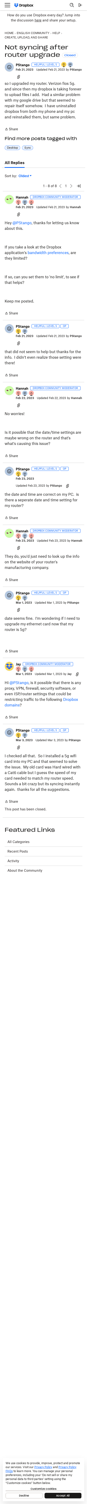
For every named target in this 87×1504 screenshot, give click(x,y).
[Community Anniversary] (64, 65)
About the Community (24, 870)
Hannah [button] (22, 197)
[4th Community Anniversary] (18, 202)
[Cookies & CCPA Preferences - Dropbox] (43, 1479)
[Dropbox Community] (24, 5)
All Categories (18, 842)
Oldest (24, 176)
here (38, 20)
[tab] (14, 163)
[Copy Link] (18, 77)
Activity (13, 861)
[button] (9, 67)
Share (11, 129)
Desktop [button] (12, 147)
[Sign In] (80, 5)
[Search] (72, 5)
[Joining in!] (70, 65)
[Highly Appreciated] (31, 202)
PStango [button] (23, 65)
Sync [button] (27, 147)
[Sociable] (25, 202)
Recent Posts (17, 851)
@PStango (22, 222)
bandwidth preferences (48, 252)
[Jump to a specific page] (78, 186)
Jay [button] (18, 664)
